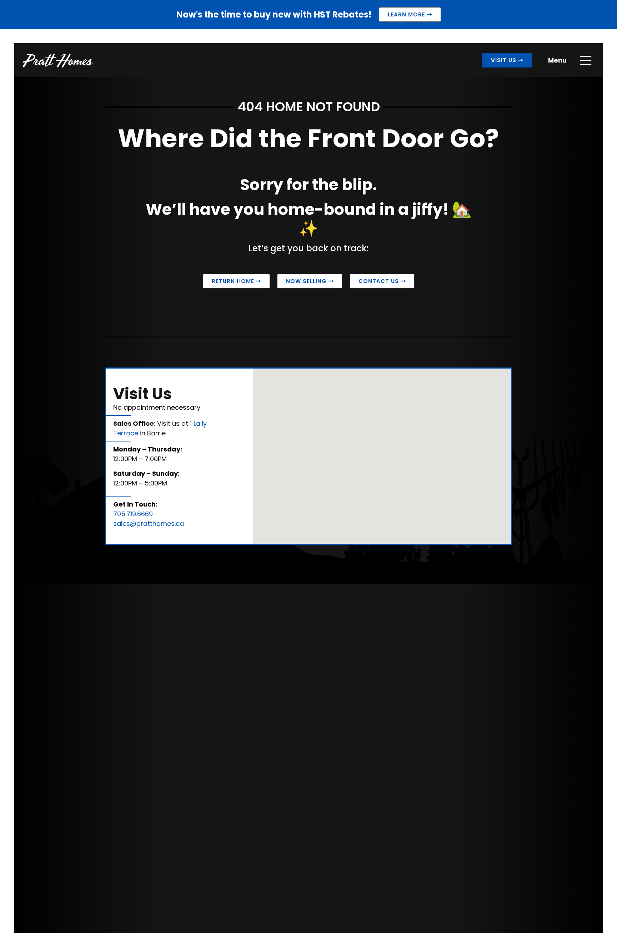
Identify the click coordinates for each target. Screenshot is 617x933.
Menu (557, 60)
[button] (459, 501)
